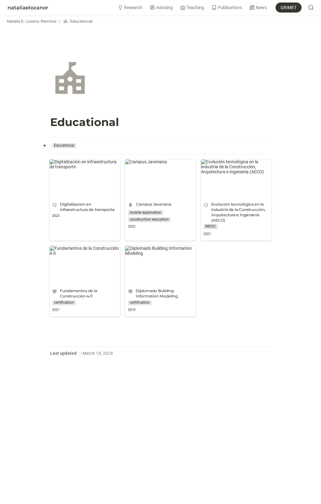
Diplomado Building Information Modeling (156, 251)
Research (133, 7)
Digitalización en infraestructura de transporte (83, 164)
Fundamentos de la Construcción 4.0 (82, 251)
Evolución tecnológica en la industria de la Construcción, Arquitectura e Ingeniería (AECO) (236, 166)
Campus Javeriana (143, 161)
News (261, 7)
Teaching (195, 7)
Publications (230, 7)
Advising (164, 7)
